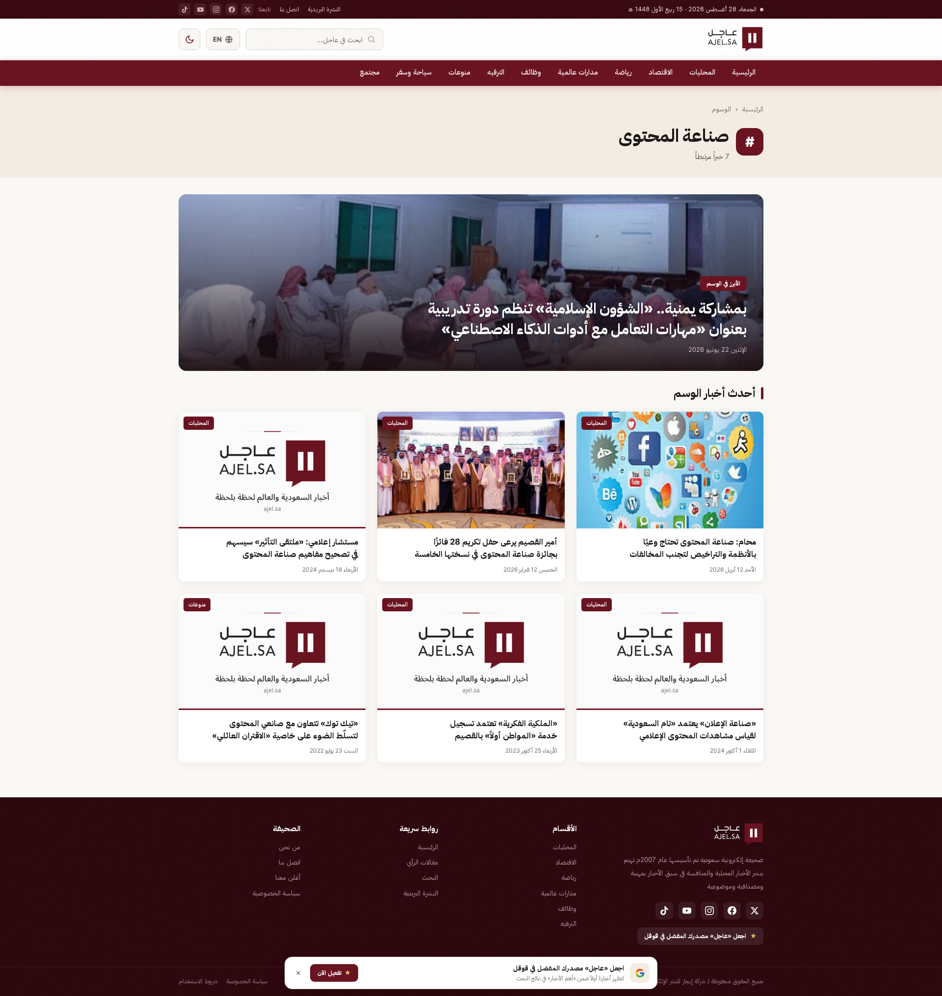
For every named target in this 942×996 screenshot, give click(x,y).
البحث (430, 877)
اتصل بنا (289, 9)
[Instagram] (216, 9)
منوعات (459, 72)
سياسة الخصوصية (276, 893)
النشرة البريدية (324, 9)
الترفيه (495, 72)
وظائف (531, 72)
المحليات (702, 72)
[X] (247, 9)
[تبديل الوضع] (189, 39)
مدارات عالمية (578, 72)
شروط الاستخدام (198, 981)
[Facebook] (231, 9)
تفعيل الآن (334, 972)
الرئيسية (744, 72)
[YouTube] (200, 9)
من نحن (289, 847)
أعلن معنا (287, 877)
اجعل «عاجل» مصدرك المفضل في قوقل (700, 936)
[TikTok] (184, 9)
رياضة (623, 72)
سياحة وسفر (414, 72)
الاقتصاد (661, 72)
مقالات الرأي (422, 862)
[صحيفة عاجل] (735, 39)
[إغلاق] (298, 973)
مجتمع (370, 72)
